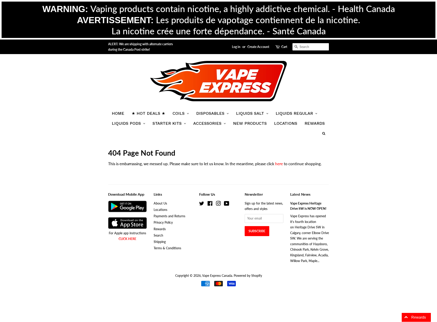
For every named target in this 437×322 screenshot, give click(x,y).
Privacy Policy (163, 222)
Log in (236, 47)
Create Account (258, 47)
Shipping (160, 242)
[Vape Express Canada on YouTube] (226, 204)
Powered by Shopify (248, 275)
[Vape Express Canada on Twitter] (201, 204)
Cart (284, 47)
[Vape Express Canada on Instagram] (218, 204)
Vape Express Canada (217, 275)
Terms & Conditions (167, 248)
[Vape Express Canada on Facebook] (210, 204)
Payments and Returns (169, 216)
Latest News (300, 194)
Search (158, 235)
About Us (160, 203)
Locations (160, 210)
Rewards (160, 229)
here (279, 163)
